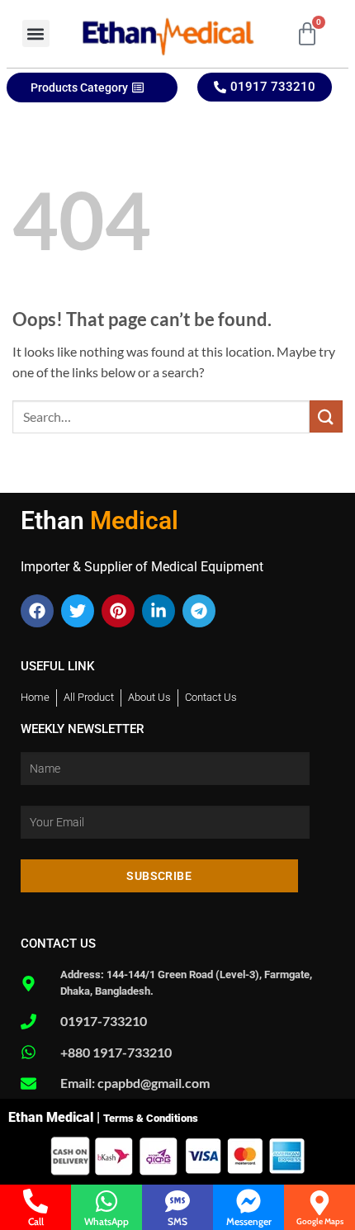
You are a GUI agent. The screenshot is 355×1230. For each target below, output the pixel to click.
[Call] (35, 1201)
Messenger (249, 1221)
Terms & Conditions (150, 1118)
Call (36, 1221)
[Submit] (326, 416)
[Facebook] (37, 610)
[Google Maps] (319, 1202)
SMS (177, 1221)
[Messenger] (248, 1201)
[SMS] (177, 1201)
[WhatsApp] (106, 1201)
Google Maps (319, 1221)
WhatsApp (106, 1221)
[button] (36, 33)
